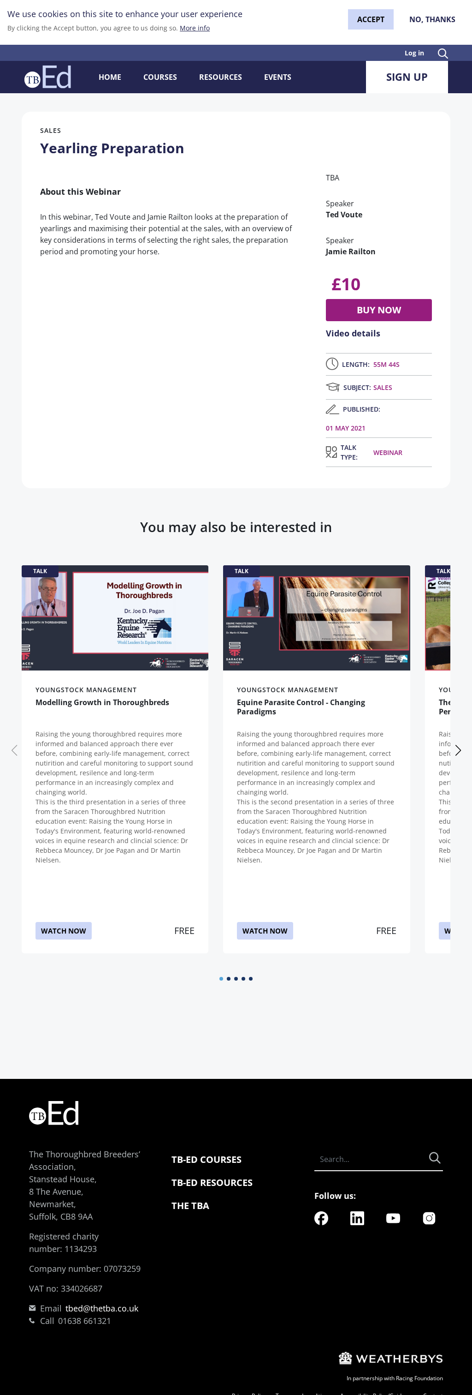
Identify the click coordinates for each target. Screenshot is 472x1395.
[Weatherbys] (389, 1357)
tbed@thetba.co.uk (101, 1308)
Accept (370, 19)
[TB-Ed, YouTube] (393, 1217)
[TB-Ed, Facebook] (321, 1217)
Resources (220, 77)
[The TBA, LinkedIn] (357, 1217)
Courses (160, 77)
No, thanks (432, 19)
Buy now (379, 310)
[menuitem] (321, 1218)
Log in (414, 52)
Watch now (63, 930)
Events (277, 77)
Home (110, 77)
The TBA (190, 1205)
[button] (221, 979)
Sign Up (407, 77)
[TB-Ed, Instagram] (429, 1217)
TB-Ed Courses (206, 1159)
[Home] (47, 77)
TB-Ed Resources (212, 1182)
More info (195, 28)
